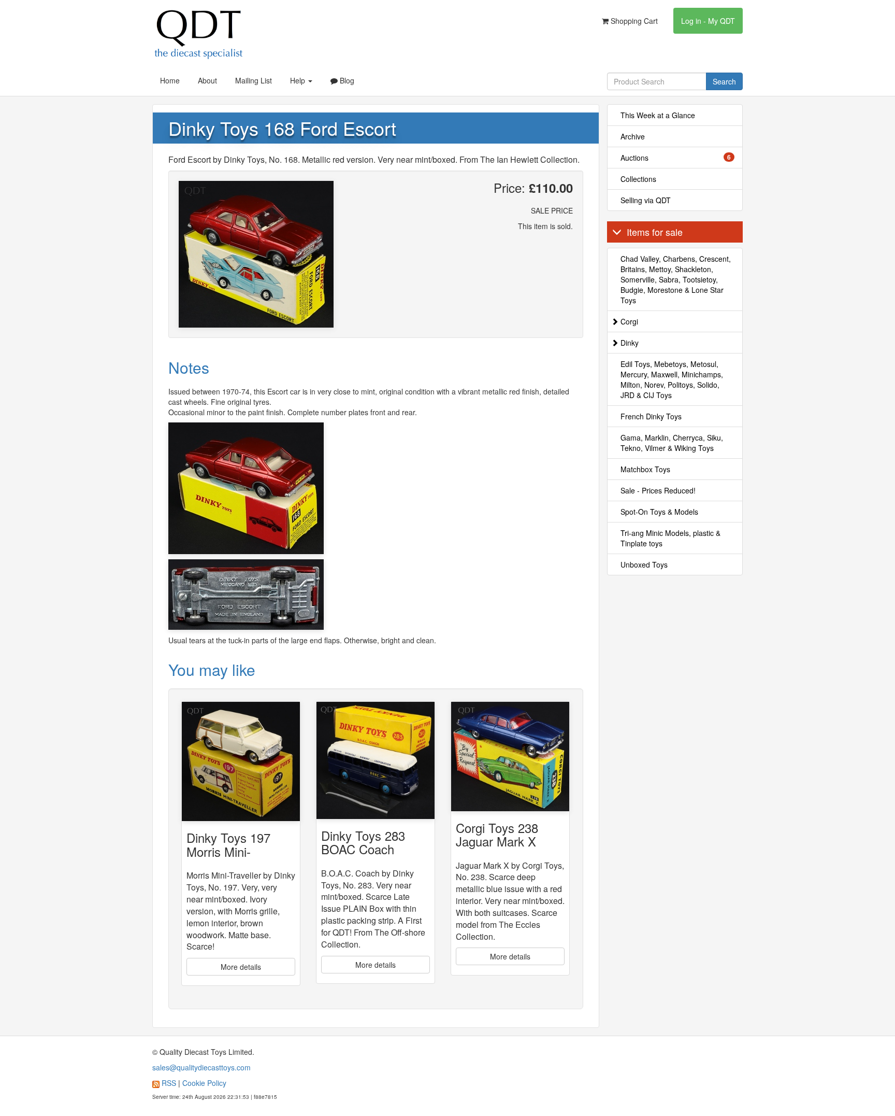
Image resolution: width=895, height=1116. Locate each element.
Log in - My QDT (708, 21)
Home (170, 80)
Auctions (675, 157)
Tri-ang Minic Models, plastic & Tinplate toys (670, 538)
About (207, 80)
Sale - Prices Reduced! (658, 490)
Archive (632, 136)
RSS (169, 1083)
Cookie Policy (204, 1083)
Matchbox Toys (645, 469)
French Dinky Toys (651, 416)
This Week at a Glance (657, 115)
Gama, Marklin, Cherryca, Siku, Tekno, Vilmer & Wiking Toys (671, 442)
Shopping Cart (633, 21)
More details (241, 967)
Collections (638, 179)
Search (724, 81)
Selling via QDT (645, 200)
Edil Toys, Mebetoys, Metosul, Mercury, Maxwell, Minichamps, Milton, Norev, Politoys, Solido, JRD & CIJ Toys (671, 379)
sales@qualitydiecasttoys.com (201, 1067)
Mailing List (253, 80)
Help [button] (298, 80)
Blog (346, 80)
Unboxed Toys (644, 564)
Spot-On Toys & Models (659, 511)
